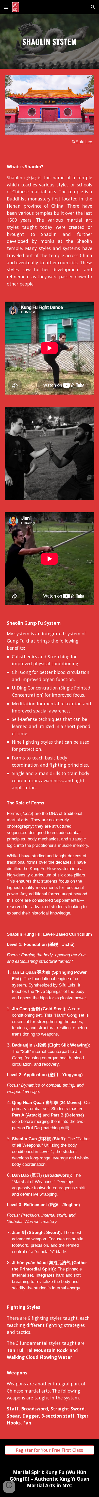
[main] (49, 41)
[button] (6, 7)
